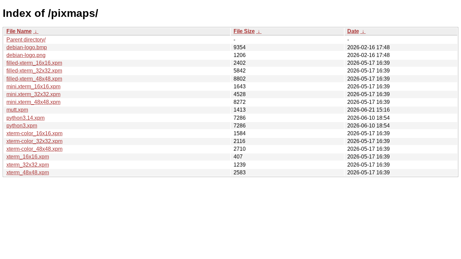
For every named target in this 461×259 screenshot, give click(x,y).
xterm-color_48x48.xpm (34, 149)
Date (353, 31)
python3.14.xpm (25, 118)
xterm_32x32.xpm (27, 165)
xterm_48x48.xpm (27, 172)
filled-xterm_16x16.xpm (34, 63)
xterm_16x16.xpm (27, 157)
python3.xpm (21, 125)
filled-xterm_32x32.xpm (34, 71)
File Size (244, 31)
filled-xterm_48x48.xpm (34, 79)
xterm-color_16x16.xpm (34, 133)
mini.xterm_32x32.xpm (33, 94)
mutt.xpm (17, 110)
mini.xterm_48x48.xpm (33, 102)
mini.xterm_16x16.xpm (33, 86)
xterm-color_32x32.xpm (34, 141)
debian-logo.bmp (26, 47)
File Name (19, 31)
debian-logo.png (26, 55)
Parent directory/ (26, 39)
